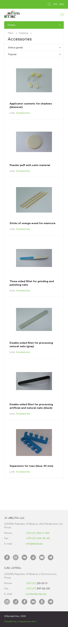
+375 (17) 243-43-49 (38, 538)
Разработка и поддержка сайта (20, 621)
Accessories (23, 112)
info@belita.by (34, 543)
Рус (55, 4)
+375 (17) (31, 583)
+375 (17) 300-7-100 (38, 533)
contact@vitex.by (36, 593)
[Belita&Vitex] (12, 13)
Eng (61, 4)
